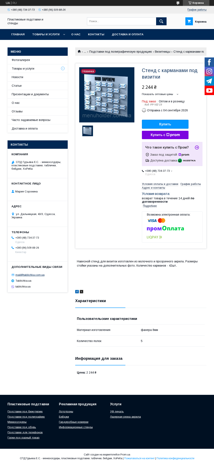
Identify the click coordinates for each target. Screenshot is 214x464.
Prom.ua (125, 454)
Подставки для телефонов (25, 432)
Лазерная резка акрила (125, 416)
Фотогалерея (21, 60)
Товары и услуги (46, 34)
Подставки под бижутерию (25, 411)
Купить (165, 124)
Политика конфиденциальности (175, 458)
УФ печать (117, 411)
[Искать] (161, 21)
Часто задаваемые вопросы (31, 120)
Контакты (96, 34)
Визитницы (162, 51)
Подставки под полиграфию (26, 416)
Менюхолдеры (17, 421)
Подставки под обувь (22, 427)
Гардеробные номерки (73, 421)
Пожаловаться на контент (139, 458)
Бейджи (64, 416)
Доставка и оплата (127, 34)
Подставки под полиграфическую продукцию (120, 51)
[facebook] (77, 292)
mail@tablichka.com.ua (30, 274)
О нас (75, 34)
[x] (81, 292)
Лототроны (66, 411)
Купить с (158, 135)
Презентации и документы (30, 94)
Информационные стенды (76, 427)
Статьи (17, 85)
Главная (18, 34)
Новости (17, 77)
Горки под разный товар (23, 437)
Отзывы (17, 111)
